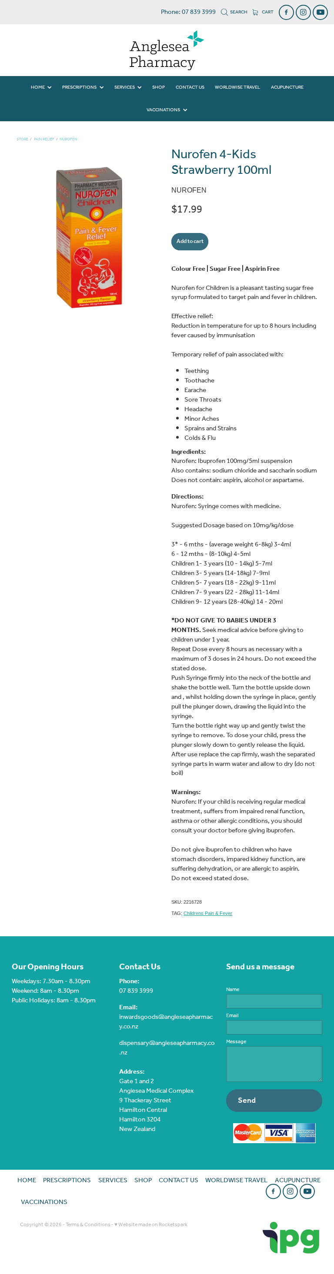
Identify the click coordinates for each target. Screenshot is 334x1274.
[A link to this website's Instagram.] (303, 12)
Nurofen (68, 139)
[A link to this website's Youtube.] (320, 12)
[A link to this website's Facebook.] (286, 12)
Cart (267, 12)
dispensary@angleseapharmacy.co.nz (167, 1048)
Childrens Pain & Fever (208, 913)
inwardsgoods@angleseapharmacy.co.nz (166, 1022)
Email (232, 1015)
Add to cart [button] (190, 241)
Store (22, 139)
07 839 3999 (136, 991)
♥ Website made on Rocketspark (150, 1225)
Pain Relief (44, 139)
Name (232, 989)
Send (247, 1100)
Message (236, 1041)
